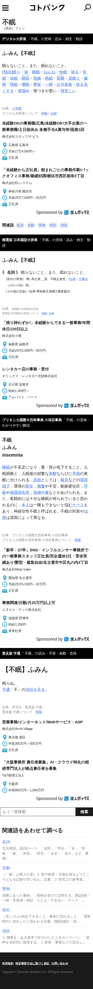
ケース (78, 505)
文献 (30, 225)
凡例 (53, 113)
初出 (53, 225)
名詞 (19, 225)
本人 (25, 505)
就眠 (14, 78)
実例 (41, 225)
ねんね (49, 72)
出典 (73, 279)
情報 (44, 113)
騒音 (64, 480)
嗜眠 (25, 84)
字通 (6, 689)
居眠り (74, 78)
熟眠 (49, 78)
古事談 (83, 279)
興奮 (41, 486)
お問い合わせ (59, 963)
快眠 (63, 72)
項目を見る (35, 689)
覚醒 (53, 473)
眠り (16, 72)
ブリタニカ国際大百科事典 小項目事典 (32, 420)
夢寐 (37, 84)
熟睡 (37, 78)
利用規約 (7, 963)
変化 (29, 486)
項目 (64, 225)
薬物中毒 (41, 492)
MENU (5, 8)
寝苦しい (68, 91)
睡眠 (36, 72)
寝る (75, 72)
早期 (76, 473)
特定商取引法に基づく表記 (32, 963)
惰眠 (14, 84)
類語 (7, 72)
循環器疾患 (19, 492)
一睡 (49, 84)
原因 (37, 480)
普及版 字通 (11, 653)
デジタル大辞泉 (14, 39)
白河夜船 (64, 84)
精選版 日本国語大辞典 (20, 240)
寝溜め (23, 91)
